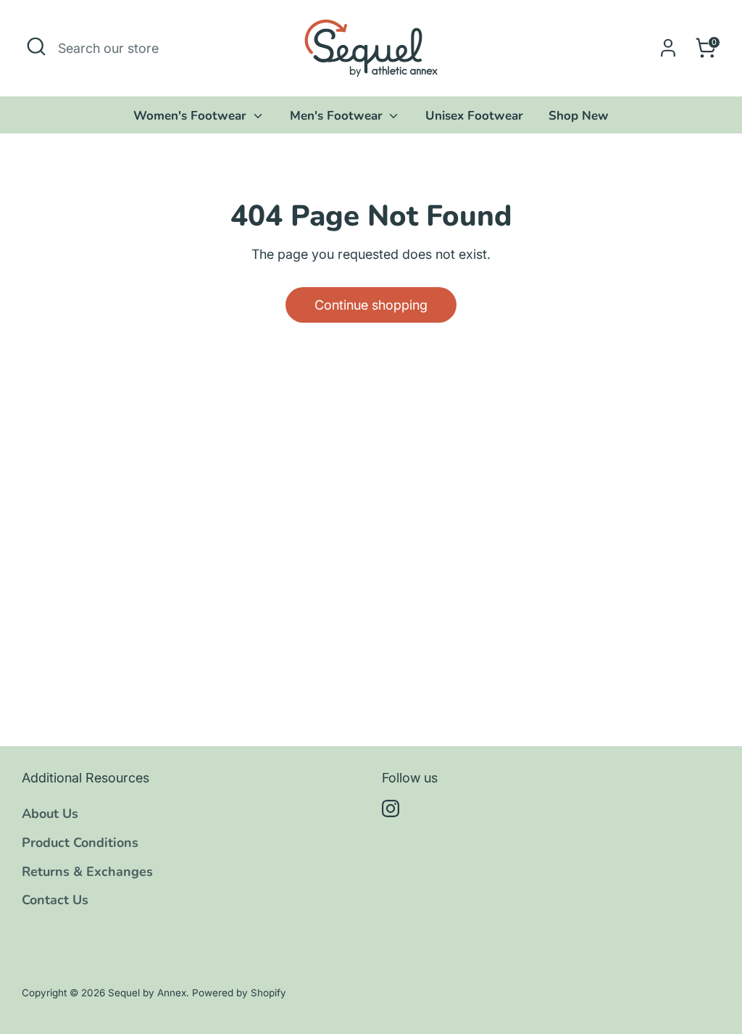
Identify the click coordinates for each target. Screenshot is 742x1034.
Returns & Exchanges (87, 871)
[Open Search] (36, 46)
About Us (50, 813)
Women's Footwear (191, 115)
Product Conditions (80, 842)
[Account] (668, 47)
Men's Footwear (338, 115)
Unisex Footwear (474, 115)
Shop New (579, 115)
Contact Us (55, 900)
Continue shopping (371, 305)
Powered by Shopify (239, 992)
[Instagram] (390, 808)
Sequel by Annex (147, 992)
